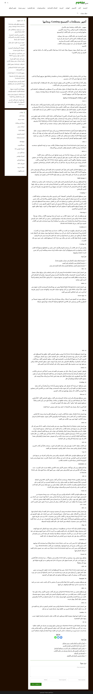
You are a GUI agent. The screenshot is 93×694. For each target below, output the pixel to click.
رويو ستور (21, 115)
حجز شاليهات (21, 171)
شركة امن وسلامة (19, 123)
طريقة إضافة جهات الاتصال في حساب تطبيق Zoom (70, 260)
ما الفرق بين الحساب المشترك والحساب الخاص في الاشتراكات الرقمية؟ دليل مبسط (16, 37)
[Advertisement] (42, 37)
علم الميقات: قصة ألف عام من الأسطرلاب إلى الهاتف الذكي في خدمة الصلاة (16, 102)
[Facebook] (61, 637)
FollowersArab (20, 138)
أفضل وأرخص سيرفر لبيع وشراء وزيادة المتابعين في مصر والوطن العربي (16, 84)
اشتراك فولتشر (20, 156)
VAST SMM (21, 130)
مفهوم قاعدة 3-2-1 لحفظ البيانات (15, 73)
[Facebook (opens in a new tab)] (5, 2)
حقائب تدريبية (20, 167)
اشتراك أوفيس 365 (19, 149)
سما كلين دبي (21, 152)
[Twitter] (58, 637)
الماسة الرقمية (20, 134)
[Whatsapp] (55, 637)
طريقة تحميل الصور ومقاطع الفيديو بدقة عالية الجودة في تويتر (67, 265)
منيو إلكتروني (21, 145)
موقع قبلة (22, 141)
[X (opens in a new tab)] (7, 2)
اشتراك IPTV (21, 163)
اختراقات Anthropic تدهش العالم (16, 64)
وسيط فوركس (20, 160)
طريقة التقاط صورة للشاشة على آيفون (73, 263)
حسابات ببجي (21, 126)
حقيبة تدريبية (21, 119)
